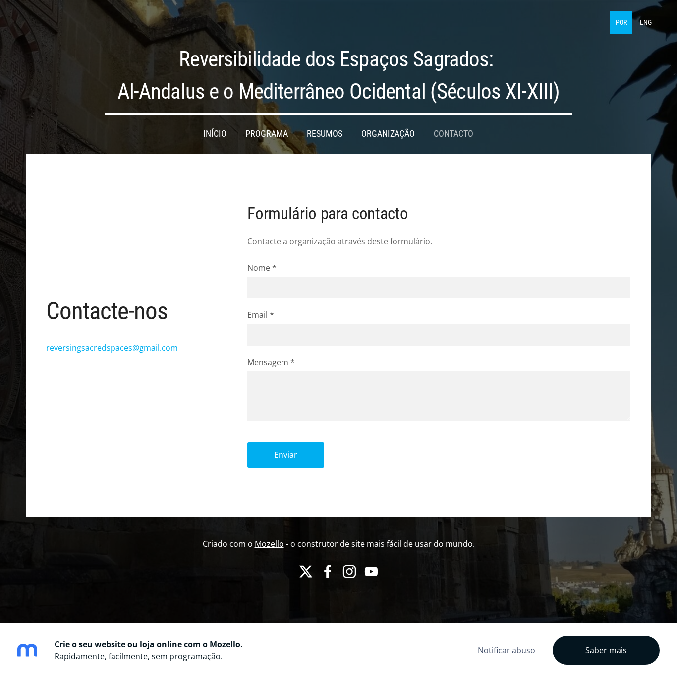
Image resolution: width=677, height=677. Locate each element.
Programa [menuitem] (266, 134)
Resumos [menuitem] (324, 134)
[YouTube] (371, 571)
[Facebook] (328, 571)
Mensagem (271, 362)
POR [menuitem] (621, 22)
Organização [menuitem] (388, 134)
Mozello (269, 543)
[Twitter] (306, 571)
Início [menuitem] (214, 134)
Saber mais (606, 650)
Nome (262, 267)
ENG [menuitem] (646, 22)
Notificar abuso (506, 650)
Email (260, 314)
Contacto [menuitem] (453, 134)
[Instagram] (349, 571)
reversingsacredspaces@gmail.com (112, 347)
